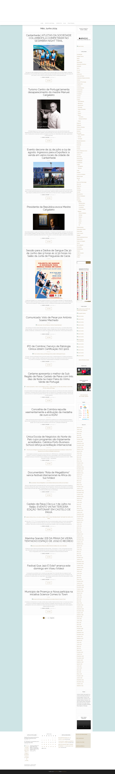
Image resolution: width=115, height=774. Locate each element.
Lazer (48, 543)
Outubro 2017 (80, 636)
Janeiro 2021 (79, 559)
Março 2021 (79, 555)
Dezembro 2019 (80, 585)
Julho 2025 (79, 453)
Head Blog (64, 771)
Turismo (78, 251)
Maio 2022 (79, 528)
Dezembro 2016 (80, 656)
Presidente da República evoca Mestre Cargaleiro (49, 208)
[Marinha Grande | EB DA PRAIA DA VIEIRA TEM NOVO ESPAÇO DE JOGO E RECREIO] (49, 545)
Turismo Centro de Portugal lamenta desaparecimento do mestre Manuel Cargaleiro (48, 92)
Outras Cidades (82, 209)
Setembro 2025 (80, 449)
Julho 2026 (79, 429)
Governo (79, 154)
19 (46, 744)
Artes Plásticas (81, 101)
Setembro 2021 (80, 543)
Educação (79, 133)
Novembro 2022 (80, 516)
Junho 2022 (79, 526)
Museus (79, 113)
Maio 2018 (79, 622)
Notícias (48, 597)
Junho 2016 (79, 668)
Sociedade (79, 247)
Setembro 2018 (80, 614)
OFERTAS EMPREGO (80, 746)
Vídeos (78, 256)
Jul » (45, 748)
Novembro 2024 (80, 468)
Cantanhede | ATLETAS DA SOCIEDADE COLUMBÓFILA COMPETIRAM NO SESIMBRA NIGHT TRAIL (48, 38)
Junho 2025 (79, 455)
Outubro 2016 (80, 660)
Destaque (48, 351)
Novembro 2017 (80, 634)
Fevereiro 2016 (80, 675)
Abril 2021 (79, 553)
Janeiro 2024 (79, 488)
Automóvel (79, 74)
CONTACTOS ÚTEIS (80, 742)
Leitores (78, 172)
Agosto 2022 (79, 522)
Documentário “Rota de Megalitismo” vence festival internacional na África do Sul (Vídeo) (48, 475)
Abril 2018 (79, 624)
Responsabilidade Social (82, 237)
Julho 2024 (79, 476)
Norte (80, 222)
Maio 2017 (79, 646)
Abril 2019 (79, 601)
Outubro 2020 (80, 565)
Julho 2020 (79, 571)
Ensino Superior (81, 134)
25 (44, 746)
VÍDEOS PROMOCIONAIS (84, 360)
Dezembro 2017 (80, 632)
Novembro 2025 (80, 445)
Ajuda (78, 58)
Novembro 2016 (80, 658)
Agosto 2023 (79, 498)
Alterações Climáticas (81, 64)
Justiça (78, 164)
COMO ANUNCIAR (80, 738)
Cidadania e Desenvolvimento (83, 78)
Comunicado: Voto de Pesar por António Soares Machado (49, 319)
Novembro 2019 (80, 587)
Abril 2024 (79, 482)
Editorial (78, 131)
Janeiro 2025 (79, 465)
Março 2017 (79, 650)
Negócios (79, 186)
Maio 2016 (79, 669)
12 (46, 742)
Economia (79, 129)
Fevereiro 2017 (80, 652)
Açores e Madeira (82, 213)
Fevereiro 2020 (80, 581)
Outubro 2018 (80, 612)
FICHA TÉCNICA (71, 23)
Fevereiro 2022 (80, 533)
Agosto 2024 (79, 474)
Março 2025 (79, 461)
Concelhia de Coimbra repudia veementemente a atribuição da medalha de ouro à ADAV (48, 412)
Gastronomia (79, 152)
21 (48, 617)
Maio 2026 (79, 433)
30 (55, 746)
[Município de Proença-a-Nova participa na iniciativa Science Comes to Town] (49, 599)
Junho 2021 (79, 549)
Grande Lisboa (82, 203)
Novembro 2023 (80, 492)
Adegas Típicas (80, 56)
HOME (42, 23)
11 (44, 742)
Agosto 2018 (79, 616)
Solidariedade (80, 249)
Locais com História (81, 174)
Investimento (79, 162)
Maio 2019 (79, 599)
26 (46, 746)
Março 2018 (79, 626)
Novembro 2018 (80, 610)
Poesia (79, 121)
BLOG (64, 23)
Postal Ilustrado (80, 227)
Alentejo (80, 215)
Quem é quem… (80, 233)
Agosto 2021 (79, 545)
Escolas (79, 136)
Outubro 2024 (80, 470)
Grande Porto (48, 447)
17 (29, 743)
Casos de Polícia (80, 76)
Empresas (79, 142)
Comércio (79, 85)
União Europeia (80, 253)
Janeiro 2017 (79, 654)
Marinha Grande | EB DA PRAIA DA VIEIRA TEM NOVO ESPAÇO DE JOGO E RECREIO (48, 539)
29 (53, 746)
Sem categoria (80, 245)
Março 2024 (79, 484)
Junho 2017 (79, 644)
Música (79, 115)
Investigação (79, 160)
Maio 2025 (79, 457)
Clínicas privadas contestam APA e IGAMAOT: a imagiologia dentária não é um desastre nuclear (34, 748)
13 (35, 751)
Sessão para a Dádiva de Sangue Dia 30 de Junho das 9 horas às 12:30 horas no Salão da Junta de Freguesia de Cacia (48, 253)
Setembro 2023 (80, 496)
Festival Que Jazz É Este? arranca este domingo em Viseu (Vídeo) (48, 567)
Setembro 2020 (80, 567)
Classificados (80, 84)
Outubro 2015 (80, 683)
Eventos (48, 160)
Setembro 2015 (80, 685)
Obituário (48, 97)
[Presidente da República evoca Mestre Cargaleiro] (49, 221)
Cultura (78, 99)
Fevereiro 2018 (80, 628)
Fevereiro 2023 (80, 510)
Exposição (80, 107)
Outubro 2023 (80, 494)
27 (48, 746)
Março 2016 (79, 673)
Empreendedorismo (81, 140)
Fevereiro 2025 (80, 463)
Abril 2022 (79, 530)
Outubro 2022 (80, 518)
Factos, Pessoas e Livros (82, 150)
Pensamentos (80, 194)
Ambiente (79, 66)
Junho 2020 (79, 573)
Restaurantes (79, 239)
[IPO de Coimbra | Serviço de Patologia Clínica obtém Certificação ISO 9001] (48, 353)
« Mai (42, 748)
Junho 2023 (79, 502)
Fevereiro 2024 (80, 486)
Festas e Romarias (81, 109)
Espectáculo (80, 105)
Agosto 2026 (79, 427)
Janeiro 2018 (79, 630)
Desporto (48, 43)
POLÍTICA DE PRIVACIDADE (81, 734)
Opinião (78, 192)
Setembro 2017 (80, 638)
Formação (80, 138)
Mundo (78, 178)
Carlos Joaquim (45, 77)
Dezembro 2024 (80, 466)
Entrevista (79, 144)
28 (50, 746)
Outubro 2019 (80, 589)
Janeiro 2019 (79, 606)
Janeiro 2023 (79, 512)
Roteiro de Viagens (81, 241)
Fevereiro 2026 (80, 439)
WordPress (56, 771)
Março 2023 (79, 508)
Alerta (78, 60)
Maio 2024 (79, 480)
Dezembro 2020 (80, 561)
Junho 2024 (79, 478)
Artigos (78, 72)
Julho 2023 (79, 500)
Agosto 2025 (79, 451)
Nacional (79, 184)
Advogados (80, 166)
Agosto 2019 (79, 593)
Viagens (78, 255)
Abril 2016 (79, 671)
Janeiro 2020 (79, 583)
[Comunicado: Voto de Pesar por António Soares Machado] (49, 325)
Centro (80, 221)
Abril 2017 (79, 648)
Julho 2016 (79, 666)
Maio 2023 (79, 504)
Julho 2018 (79, 618)
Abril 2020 (79, 577)
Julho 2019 (79, 595)
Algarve (80, 217)
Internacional (79, 158)
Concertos (81, 116)
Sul (79, 224)
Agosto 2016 (79, 664)
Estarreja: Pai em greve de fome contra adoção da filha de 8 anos (31, 738)
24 (29, 739)
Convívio (79, 95)
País (78, 180)
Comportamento (80, 87)
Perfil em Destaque (81, 196)
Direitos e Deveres (81, 127)
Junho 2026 (79, 431)
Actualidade (79, 54)
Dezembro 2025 (80, 443)
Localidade (48, 258)
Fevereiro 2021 (80, 557)
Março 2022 (79, 532)
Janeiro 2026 (79, 441)
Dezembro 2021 (80, 537)
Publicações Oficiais (81, 229)
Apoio (78, 68)
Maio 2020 (79, 575)
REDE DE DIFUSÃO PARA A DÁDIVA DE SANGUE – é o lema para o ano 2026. (65, 746)
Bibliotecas (80, 103)
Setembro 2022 (80, 520)
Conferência (79, 91)
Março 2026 (79, 437)
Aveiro (80, 219)
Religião (78, 235)
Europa (78, 146)
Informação (79, 156)
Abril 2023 (79, 506)
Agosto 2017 (79, 640)
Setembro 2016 (80, 662)
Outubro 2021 (80, 541)
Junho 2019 (79, 597)
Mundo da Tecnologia (81, 182)
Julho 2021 (79, 547)
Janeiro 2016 (79, 677)
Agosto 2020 (79, 569)
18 (44, 744)
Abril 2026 (79, 435)
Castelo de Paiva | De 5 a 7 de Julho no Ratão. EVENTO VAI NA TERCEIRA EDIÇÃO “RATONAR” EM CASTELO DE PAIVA (49, 508)
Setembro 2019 (80, 591)
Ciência (78, 80)
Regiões (79, 211)
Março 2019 (79, 602)
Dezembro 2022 (80, 514)
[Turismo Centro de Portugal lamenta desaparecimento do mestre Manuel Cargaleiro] (49, 114)
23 (55, 744)
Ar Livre (78, 70)
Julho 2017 (79, 642)
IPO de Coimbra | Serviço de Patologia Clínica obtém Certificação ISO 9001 (48, 347)
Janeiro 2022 (79, 535)
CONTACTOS (59, 23)
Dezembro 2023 (80, 490)
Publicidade (79, 231)
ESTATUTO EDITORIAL (49, 23)
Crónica (78, 97)
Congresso (79, 93)
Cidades (79, 201)
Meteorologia (80, 176)
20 (48, 744)
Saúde (78, 243)
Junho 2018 (79, 620)
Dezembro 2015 (80, 679)
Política (78, 198)
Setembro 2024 (80, 472)
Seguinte (52, 617)
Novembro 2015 (80, 681)
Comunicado (48, 417)
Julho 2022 (79, 524)
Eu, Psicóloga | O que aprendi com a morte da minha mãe (31, 742)
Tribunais (80, 168)
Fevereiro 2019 (80, 604)
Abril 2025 (79, 459)
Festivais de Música (48, 571)
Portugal (79, 200)
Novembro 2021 (80, 539)
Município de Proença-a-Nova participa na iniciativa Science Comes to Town (49, 593)
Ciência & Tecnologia (81, 82)
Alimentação (79, 62)
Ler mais (48, 80)
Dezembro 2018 (80, 608)
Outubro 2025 (80, 447)
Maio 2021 (79, 551)
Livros (79, 111)
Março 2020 (79, 579)
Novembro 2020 (80, 563)
